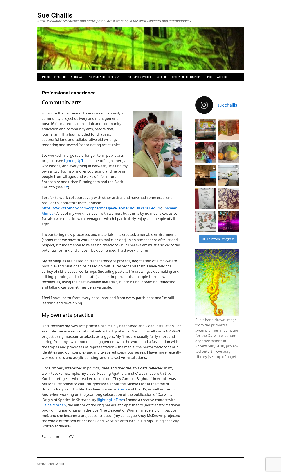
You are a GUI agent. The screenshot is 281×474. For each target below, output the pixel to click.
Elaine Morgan (54, 405)
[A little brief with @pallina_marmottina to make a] (228, 129)
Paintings (161, 76)
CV (66, 187)
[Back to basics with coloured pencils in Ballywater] (228, 152)
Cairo (122, 389)
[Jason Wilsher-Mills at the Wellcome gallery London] (205, 129)
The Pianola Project (138, 76)
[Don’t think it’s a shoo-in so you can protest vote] (228, 198)
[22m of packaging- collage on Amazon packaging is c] (228, 175)
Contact (222, 76)
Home (46, 76)
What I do (60, 76)
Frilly (130, 208)
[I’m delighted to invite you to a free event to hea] (205, 198)
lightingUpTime (77, 160)
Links (209, 76)
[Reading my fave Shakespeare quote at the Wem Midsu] (228, 221)
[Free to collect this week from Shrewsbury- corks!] (205, 152)
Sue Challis (55, 15)
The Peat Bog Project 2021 (104, 76)
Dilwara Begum (148, 208)
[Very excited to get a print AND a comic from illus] (205, 221)
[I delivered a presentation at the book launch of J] (205, 175)
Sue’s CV (77, 76)
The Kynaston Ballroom (186, 76)
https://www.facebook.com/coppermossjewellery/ (83, 208)
